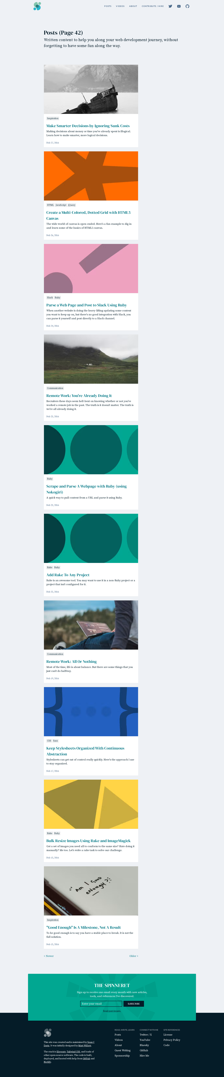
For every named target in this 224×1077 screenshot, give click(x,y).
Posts (107, 6)
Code (166, 1045)
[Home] (37, 6)
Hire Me (144, 1055)
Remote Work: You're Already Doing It (79, 395)
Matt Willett (84, 1045)
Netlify (47, 1062)
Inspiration (52, 118)
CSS (49, 740)
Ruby (57, 297)
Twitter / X (146, 1034)
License (167, 1034)
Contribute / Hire (153, 6)
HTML (50, 205)
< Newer (49, 956)
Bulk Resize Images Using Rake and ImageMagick (88, 840)
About (133, 6)
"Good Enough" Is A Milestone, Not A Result (83, 927)
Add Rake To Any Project (68, 574)
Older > (133, 956)
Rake (49, 567)
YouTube (145, 1040)
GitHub (86, 1058)
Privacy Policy (171, 1040)
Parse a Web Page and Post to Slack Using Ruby (86, 305)
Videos (120, 6)
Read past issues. (112, 1011)
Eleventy (61, 1051)
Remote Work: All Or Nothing (71, 661)
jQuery (71, 205)
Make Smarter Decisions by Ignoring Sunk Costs (88, 125)
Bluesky (144, 1045)
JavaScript (61, 205)
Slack (50, 297)
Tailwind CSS (73, 1051)
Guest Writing (123, 1050)
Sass (55, 740)
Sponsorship (122, 1055)
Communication (55, 388)
